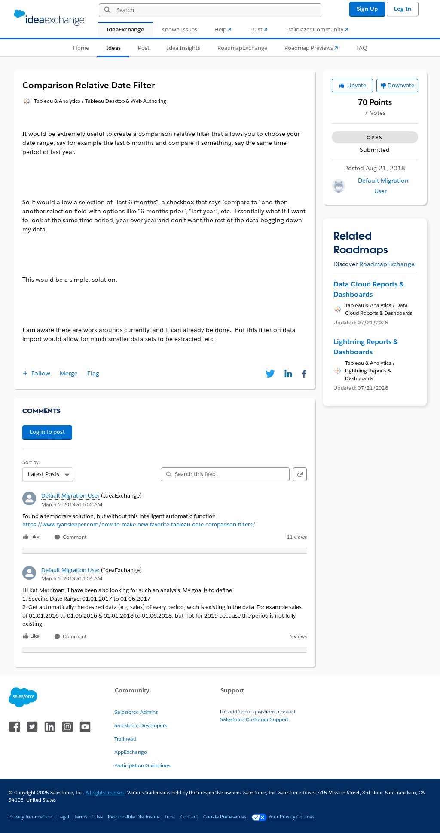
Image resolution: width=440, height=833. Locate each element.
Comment (73, 537)
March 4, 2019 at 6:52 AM (71, 504)
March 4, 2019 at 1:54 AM (71, 578)
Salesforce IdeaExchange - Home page (49, 18)
